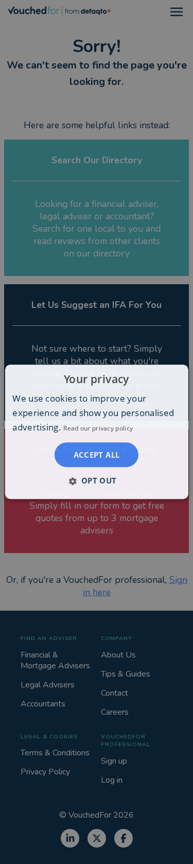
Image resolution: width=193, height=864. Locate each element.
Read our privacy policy (98, 428)
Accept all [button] (97, 455)
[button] (96, 481)
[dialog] (96, 432)
